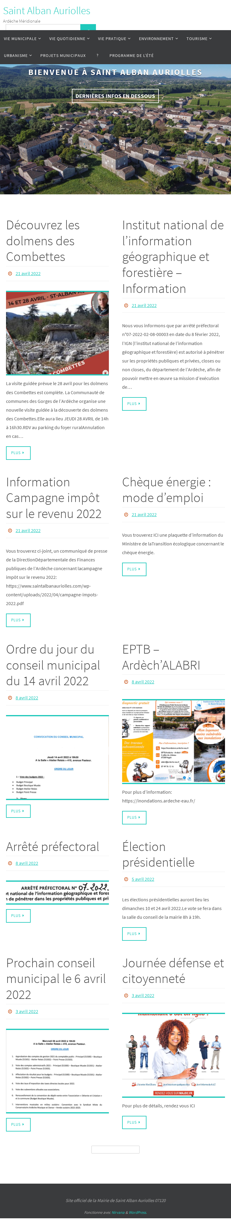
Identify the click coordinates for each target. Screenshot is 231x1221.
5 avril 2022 (143, 873)
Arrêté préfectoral (52, 841)
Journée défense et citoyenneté (173, 963)
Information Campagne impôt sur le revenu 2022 (54, 496)
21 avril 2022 (28, 273)
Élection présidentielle (158, 849)
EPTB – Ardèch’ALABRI (161, 653)
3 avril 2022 (27, 1004)
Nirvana (118, 1204)
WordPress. (138, 1204)
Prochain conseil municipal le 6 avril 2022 (56, 971)
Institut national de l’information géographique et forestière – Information (173, 256)
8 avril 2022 (27, 694)
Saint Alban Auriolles (46, 10)
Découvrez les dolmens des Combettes (43, 240)
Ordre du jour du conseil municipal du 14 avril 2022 (53, 661)
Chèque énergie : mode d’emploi (166, 488)
